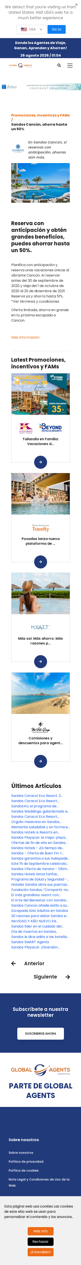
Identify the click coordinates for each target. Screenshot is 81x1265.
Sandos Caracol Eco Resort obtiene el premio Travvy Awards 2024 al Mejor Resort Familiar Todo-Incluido (39, 801)
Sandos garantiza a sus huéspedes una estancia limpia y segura (40, 858)
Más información (25, 337)
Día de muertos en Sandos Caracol (33, 931)
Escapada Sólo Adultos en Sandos (39, 910)
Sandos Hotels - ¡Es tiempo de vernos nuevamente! (36, 848)
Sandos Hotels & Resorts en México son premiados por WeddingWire (34, 832)
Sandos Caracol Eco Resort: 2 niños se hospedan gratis (36, 795)
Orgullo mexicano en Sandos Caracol (35, 822)
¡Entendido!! (40, 1252)
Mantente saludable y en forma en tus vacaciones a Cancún (40, 827)
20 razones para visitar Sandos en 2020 (39, 916)
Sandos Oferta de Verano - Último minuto (40, 869)
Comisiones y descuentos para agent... (40, 741)
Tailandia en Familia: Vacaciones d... (40, 441)
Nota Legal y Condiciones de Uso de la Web (39, 1182)
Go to (56, 29)
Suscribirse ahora (40, 1033)
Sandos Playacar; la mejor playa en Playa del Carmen (38, 837)
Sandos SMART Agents (30, 942)
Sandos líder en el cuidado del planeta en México (36, 926)
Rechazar (40, 1241)
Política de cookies (24, 1170)
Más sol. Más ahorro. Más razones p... (40, 641)
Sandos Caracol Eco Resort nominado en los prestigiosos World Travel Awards (35, 816)
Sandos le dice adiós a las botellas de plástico (39, 936)
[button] (31, 29)
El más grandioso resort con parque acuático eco (35, 895)
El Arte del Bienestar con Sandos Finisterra (38, 900)
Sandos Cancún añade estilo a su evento (39, 905)
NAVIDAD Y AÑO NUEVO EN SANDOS (33, 921)
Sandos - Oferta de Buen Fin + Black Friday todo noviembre (36, 853)
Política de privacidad (26, 1161)
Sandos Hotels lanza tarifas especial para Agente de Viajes (37, 874)
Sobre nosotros (21, 1152)
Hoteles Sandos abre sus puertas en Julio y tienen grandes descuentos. (39, 884)
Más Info (40, 1231)
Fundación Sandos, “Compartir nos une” (40, 889)
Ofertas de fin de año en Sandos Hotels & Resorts (38, 842)
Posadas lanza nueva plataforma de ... (41, 541)
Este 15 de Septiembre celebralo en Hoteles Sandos (38, 863)
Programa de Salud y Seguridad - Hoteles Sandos (39, 879)
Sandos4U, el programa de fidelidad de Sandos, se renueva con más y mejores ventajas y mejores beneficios (37, 806)
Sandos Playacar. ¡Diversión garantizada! (34, 947)
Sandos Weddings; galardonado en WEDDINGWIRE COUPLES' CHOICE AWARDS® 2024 (40, 811)
